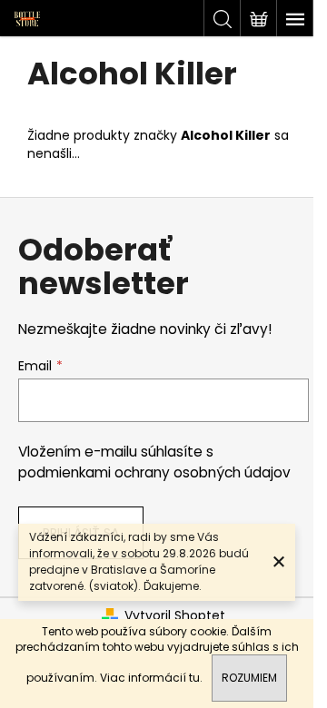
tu (194, 677)
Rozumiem (249, 677)
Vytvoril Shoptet (174, 615)
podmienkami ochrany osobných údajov (154, 472)
